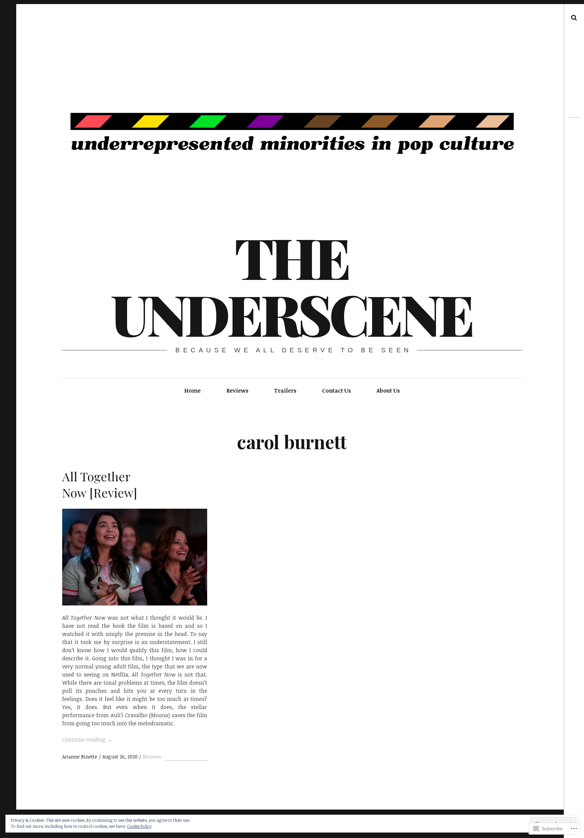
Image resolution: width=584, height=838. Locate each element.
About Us (388, 390)
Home (192, 390)
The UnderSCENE (291, 285)
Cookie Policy (139, 826)
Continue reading (87, 739)
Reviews (237, 390)
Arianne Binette (80, 756)
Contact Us (336, 390)
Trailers (285, 390)
